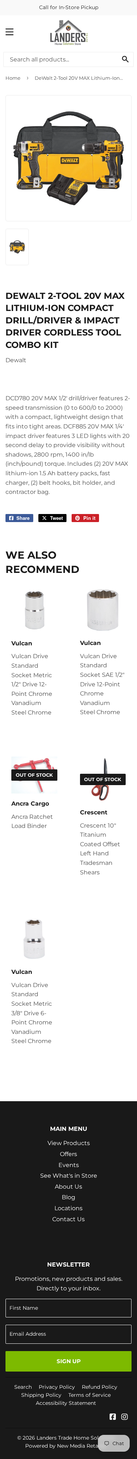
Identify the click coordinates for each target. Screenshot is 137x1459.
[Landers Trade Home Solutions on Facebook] (113, 1417)
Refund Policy (99, 1387)
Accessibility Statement (66, 1403)
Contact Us (68, 1219)
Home (12, 78)
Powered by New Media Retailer (65, 1446)
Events (68, 1165)
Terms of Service (89, 1395)
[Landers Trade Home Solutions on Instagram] (124, 1417)
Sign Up (69, 1361)
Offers (68, 1154)
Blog (68, 1197)
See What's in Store (68, 1175)
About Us (68, 1186)
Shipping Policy (41, 1395)
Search (23, 1387)
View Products (68, 1143)
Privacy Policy (57, 1387)
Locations (68, 1208)
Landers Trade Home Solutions (76, 1438)
